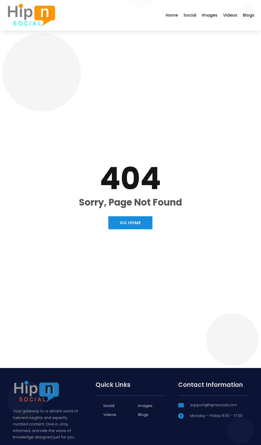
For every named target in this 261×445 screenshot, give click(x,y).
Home (172, 15)
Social (190, 15)
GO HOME (130, 223)
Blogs (248, 15)
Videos (230, 15)
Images (209, 15)
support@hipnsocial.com (213, 405)
